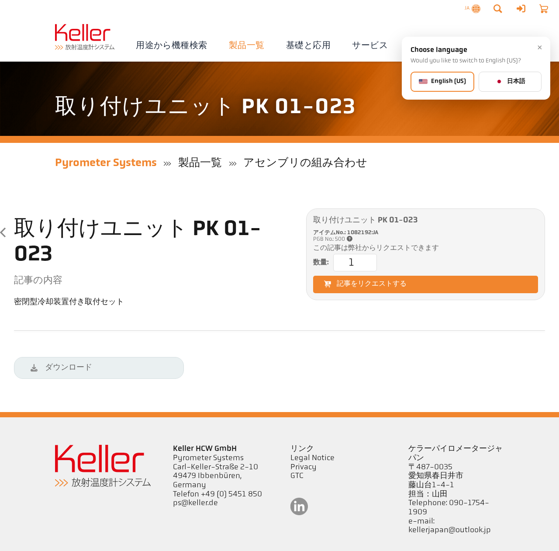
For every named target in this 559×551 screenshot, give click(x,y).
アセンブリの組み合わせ (305, 163)
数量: (321, 262)
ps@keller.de (195, 503)
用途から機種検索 (171, 46)
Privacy (303, 467)
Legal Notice (312, 458)
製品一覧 (247, 46)
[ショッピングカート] (544, 8)
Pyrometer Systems (106, 163)
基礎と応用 (308, 46)
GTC (297, 476)
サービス (370, 46)
